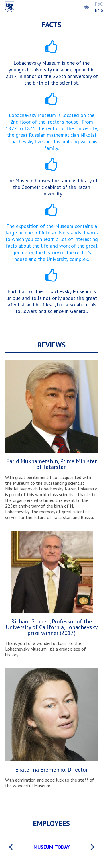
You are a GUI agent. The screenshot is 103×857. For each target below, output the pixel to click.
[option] (51, 847)
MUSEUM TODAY (51, 847)
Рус (99, 4)
